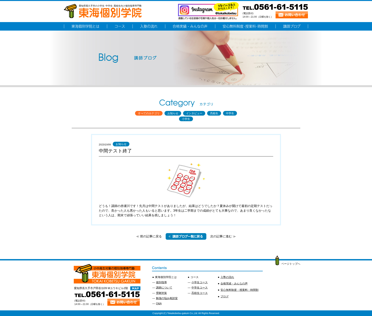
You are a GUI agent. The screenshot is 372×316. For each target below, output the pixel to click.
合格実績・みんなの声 (234, 283)
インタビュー (194, 113)
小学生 (186, 118)
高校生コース (199, 293)
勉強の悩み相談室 (167, 298)
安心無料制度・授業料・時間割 (239, 289)
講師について (164, 287)
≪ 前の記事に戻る (149, 236)
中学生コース (199, 287)
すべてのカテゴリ (149, 113)
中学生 (230, 113)
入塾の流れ (227, 277)
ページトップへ (290, 263)
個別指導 (161, 282)
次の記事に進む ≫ (223, 236)
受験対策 (161, 293)
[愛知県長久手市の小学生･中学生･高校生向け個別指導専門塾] (103, 16)
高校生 (214, 113)
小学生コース (199, 282)
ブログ (224, 296)
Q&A (159, 303)
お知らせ (172, 113)
